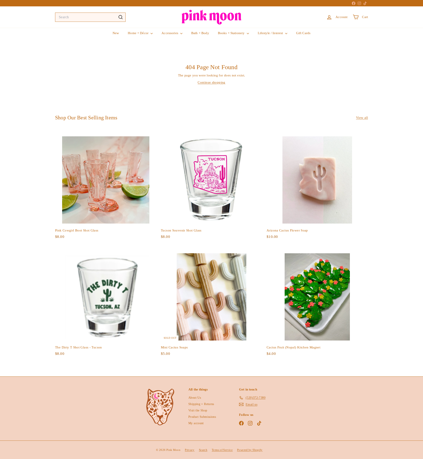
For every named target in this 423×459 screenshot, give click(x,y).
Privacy (190, 450)
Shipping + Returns (201, 404)
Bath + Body (200, 33)
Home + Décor (138, 33)
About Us (194, 397)
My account (196, 423)
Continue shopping (211, 82)
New (116, 33)
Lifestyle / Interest (271, 33)
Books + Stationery (232, 33)
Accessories (170, 33)
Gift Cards (303, 33)
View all (362, 117)
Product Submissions (202, 416)
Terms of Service (222, 450)
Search (203, 450)
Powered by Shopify (250, 450)
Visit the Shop (197, 410)
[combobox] (90, 17)
